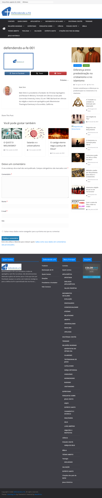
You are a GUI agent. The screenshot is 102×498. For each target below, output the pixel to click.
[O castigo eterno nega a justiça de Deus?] (58, 129)
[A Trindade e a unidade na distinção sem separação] (78, 105)
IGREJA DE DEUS (69, 445)
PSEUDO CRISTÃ (71, 26)
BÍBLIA (84, 26)
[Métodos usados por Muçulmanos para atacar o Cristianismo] (78, 176)
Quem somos (22, 21)
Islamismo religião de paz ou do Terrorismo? (92, 189)
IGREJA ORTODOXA (70, 370)
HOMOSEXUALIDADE (71, 307)
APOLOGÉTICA (35, 21)
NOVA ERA (67, 328)
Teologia (25, 31)
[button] (41, 21)
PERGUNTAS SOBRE (45, 26)
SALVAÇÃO (38, 31)
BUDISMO (67, 382)
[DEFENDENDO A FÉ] (11, 265)
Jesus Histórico (14, 36)
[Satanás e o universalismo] (35, 129)
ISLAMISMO (68, 355)
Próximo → (64, 80)
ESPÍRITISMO (32, 26)
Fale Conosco (46, 287)
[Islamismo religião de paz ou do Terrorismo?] (78, 192)
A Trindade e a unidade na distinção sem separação (91, 103)
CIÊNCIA (60, 26)
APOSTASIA (68, 277)
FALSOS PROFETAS (70, 288)
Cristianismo (77, 65)
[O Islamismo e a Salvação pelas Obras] (78, 145)
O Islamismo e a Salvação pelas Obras (91, 142)
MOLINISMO (68, 462)
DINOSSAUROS (69, 303)
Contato (11, 21)
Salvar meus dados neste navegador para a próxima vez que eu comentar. (32, 231)
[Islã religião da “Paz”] (78, 119)
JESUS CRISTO (68, 399)
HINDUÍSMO (68, 374)
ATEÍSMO (67, 311)
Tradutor (45, 266)
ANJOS (66, 403)
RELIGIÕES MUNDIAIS (15, 26)
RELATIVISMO (68, 315)
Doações (45, 278)
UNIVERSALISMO (70, 324)
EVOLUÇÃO (68, 299)
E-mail (4, 211)
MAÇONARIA (68, 418)
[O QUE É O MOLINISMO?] (12, 129)
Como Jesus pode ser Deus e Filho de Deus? (92, 157)
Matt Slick (91, 84)
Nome (5, 201)
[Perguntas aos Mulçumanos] (78, 131)
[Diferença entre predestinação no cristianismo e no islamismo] (86, 54)
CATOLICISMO (69, 366)
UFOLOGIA (67, 332)
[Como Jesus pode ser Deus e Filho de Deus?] (78, 160)
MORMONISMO (69, 378)
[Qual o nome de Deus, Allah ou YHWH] (78, 206)
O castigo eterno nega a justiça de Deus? (58, 145)
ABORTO (67, 319)
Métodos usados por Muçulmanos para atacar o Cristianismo (92, 173)
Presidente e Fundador (49, 283)
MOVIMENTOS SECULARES (54, 21)
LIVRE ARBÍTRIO (69, 426)
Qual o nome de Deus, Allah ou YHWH (91, 204)
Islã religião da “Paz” (91, 118)
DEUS (66, 422)
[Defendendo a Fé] (4, 28)
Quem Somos (46, 274)
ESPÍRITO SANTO (50, 31)
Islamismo (86, 65)
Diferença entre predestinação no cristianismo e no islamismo (83, 75)
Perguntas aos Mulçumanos (91, 129)
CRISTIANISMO (69, 386)
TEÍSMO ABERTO (13, 31)
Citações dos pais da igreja (69, 31)
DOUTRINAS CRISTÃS (75, 21)
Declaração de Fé (47, 270)
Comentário (7, 174)
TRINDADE (88, 21)
